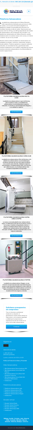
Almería (26, 418)
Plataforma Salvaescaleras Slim (13, 390)
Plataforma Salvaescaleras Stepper (14, 393)
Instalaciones (8, 380)
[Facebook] (14, 5)
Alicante (7, 421)
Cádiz (7, 420)
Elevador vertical (8, 400)
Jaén (21, 418)
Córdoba (16, 418)
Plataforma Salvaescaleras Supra (13, 392)
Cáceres (25, 421)
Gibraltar (19, 420)
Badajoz (19, 421)
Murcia (24, 420)
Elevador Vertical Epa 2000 (12, 408)
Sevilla (11, 418)
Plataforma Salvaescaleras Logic (13, 388)
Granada (12, 420)
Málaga (6, 418)
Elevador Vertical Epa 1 (11, 406)
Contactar (16, 326)
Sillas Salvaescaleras (10, 365)
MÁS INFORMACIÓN (16, 111)
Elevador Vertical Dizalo (11, 403)
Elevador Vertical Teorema (12, 405)
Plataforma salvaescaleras (12, 385)
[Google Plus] (18, 5)
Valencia (13, 421)
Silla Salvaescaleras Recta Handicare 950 (16, 368)
